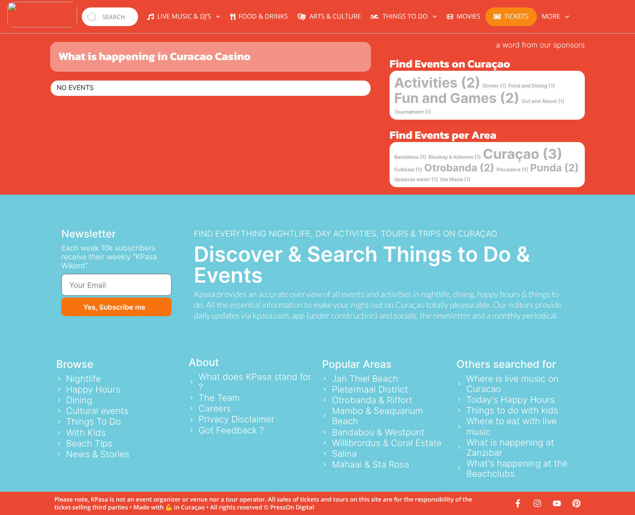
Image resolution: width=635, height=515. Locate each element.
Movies (466, 16)
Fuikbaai (408, 170)
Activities (437, 83)
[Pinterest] (576, 503)
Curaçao (522, 154)
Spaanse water (416, 179)
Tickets (516, 16)
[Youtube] (557, 503)
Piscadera (512, 170)
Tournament (412, 112)
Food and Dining (532, 86)
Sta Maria (455, 179)
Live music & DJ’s (182, 16)
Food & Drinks (261, 16)
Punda (554, 168)
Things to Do (403, 16)
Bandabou (410, 157)
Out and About (543, 101)
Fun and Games (456, 98)
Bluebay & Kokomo (455, 157)
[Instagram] (537, 503)
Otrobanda (459, 168)
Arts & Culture (333, 16)
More (551, 16)
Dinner (494, 86)
